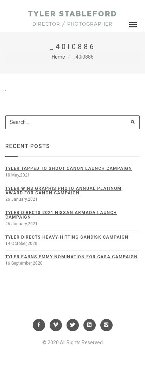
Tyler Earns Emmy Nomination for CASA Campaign (71, 256)
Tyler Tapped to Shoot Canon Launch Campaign (68, 168)
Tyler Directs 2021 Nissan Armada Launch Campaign (61, 215)
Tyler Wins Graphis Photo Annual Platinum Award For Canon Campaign (63, 190)
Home (58, 57)
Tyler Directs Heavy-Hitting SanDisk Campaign (66, 237)
